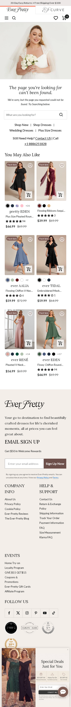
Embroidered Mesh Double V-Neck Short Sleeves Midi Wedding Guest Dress (50, 291)
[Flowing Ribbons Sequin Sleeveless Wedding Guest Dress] (51, 181)
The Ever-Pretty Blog (17, 518)
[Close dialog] (68, 650)
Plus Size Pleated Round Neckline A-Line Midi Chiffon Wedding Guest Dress (19, 217)
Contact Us (45, 499)
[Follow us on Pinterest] (35, 613)
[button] (30, 165)
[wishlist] (55, 18)
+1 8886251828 (35, 144)
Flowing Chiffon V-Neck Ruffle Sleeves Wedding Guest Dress (19, 291)
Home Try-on (12, 563)
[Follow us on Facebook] (9, 613)
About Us (10, 499)
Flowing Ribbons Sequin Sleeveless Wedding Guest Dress (51, 211)
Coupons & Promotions (11, 579)
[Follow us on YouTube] (44, 613)
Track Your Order (49, 518)
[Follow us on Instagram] (26, 613)
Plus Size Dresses (50, 130)
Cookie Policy (13, 509)
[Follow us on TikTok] (53, 613)
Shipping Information (51, 513)
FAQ (42, 527)
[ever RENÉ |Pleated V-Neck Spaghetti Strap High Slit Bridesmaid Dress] (20, 329)
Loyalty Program (14, 567)
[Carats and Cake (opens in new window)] (29, 627)
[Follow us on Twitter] (18, 613)
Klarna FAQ (45, 537)
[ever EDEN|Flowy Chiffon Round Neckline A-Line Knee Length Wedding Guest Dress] (51, 329)
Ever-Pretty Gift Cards (18, 586)
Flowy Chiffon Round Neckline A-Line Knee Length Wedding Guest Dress (50, 365)
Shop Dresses (42, 125)
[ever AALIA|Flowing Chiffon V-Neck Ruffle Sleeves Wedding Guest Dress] (20, 255)
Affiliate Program (14, 591)
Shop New (21, 125)
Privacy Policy (13, 504)
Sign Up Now (55, 463)
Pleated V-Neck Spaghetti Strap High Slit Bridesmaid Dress (20, 365)
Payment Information (51, 522)
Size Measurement (50, 532)
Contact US (43, 138)
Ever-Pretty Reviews (16, 513)
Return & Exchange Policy (50, 506)
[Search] (14, 18)
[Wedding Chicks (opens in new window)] (11, 627)
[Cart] (64, 18)
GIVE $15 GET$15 (15, 572)
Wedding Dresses (21, 130)
